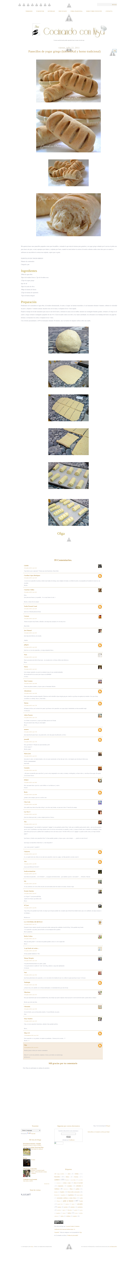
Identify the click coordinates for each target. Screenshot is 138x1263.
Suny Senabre (28, 1019)
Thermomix (29, 11)
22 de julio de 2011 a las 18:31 (30, 756)
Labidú (26, 565)
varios (62, 1216)
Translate (33, 1133)
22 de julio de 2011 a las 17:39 (30, 732)
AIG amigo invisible (59, 1174)
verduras (68, 1216)
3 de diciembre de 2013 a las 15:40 (31, 1035)
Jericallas (33, 1159)
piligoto (26, 645)
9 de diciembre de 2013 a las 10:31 (31, 1047)
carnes (57, 1179)
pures (64, 1210)
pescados (80, 1204)
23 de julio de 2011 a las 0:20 (30, 883)
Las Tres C (27, 812)
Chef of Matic (62, 11)
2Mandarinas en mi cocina (30, 1169)
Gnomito (26, 768)
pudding (59, 1210)
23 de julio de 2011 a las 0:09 (30, 864)
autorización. (113, 1246)
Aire (25, 861)
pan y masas (68, 1200)
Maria (26, 667)
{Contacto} (109, 11)
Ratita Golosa (28, 936)
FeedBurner (72, 1140)
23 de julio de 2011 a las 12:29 (30, 960)
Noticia (59, 1201)
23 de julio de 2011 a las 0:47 (30, 893)
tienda (76, 1213)
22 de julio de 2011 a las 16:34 (30, 633)
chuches (67, 1180)
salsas (64, 1213)
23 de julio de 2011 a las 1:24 (30, 924)
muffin (81, 1198)
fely (25, 881)
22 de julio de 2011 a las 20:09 (30, 804)
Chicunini (27, 1006)
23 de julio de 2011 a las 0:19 (30, 873)
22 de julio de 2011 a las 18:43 (30, 770)
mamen (26, 729)
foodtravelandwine (29, 871)
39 (114, 50)
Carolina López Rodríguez (32, 575)
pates (73, 1204)
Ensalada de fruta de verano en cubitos (32, 1145)
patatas (67, 1204)
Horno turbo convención (74, 1192)
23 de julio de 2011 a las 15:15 (30, 994)
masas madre (80, 1195)
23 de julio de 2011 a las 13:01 (30, 975)
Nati (25, 972)
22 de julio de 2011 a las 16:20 (30, 578)
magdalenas (71, 1195)
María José (27, 753)
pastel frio (60, 1204)
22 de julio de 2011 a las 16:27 (30, 618)
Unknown (27, 851)
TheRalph (27, 982)
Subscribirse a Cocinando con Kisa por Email (98, 1132)
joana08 (26, 739)
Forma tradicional (77, 11)
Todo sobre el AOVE (28, 1181)
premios (73, 1207)
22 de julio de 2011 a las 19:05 (30, 782)
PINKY (26, 780)
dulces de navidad (78, 1183)
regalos (81, 1210)
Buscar (114, 4)
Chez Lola (27, 802)
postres (66, 1207)
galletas (78, 1189)
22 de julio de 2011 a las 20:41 (30, 814)
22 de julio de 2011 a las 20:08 (30, 794)
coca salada (80, 1180)
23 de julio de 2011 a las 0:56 (30, 907)
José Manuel (28, 630)
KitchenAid (51, 11)
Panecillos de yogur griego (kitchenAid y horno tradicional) (64, 51)
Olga (25, 1045)
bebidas (77, 1174)
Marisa (26, 703)
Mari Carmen (28, 681)
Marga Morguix (29, 958)
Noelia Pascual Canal (30, 606)
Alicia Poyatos (28, 715)
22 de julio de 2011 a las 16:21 (30, 592)
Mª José (26, 905)
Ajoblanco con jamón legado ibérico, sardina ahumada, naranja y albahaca (39, 1171)
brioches (76, 1177)
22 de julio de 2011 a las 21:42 (30, 824)
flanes (71, 1189)
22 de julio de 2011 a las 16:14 (30, 568)
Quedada (70, 1210)
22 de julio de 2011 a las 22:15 (30, 854)
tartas (69, 1213)
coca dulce (73, 1180)
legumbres (63, 1195)
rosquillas (58, 1213)
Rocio (25, 792)
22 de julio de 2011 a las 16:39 (30, 647)
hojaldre (62, 1192)
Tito (25, 822)
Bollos (68, 1177)
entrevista (66, 1189)
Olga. (32, 1246)
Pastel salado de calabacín (37, 1149)
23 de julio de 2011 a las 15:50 (30, 1009)
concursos (59, 1183)
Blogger (108, 1126)
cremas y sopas (67, 1183)
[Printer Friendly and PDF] (69, 542)
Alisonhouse (27, 691)
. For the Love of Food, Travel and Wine (33, 1147)
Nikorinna (27, 992)
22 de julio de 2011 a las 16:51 (30, 669)
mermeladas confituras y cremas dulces (67, 1198)
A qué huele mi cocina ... (31, 948)
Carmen (26, 616)
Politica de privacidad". (72, 1235)
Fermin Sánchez (29, 891)
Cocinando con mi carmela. (30, 1179)
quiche (75, 1210)
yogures (75, 1216)
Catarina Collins (29, 590)
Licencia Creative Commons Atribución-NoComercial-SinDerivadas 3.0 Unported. (67, 1229)
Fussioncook (40, 11)
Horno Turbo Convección (94, 11)
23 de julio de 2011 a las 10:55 (30, 950)
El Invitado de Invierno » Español (32, 1143)
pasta (81, 1201)
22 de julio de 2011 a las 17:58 (30, 741)
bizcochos (57, 1177)
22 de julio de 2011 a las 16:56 (30, 683)
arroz (69, 1174)
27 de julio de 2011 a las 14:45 (30, 1021)
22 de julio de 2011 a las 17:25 (30, 717)
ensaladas (69, 1186)
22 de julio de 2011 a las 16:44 (30, 657)
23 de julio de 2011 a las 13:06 (30, 984)
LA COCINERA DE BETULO (33, 922)
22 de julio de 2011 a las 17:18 (30, 705)
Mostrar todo (46, 1183)
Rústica (25, 1158)
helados (56, 1192)
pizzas (59, 1207)
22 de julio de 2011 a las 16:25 (30, 608)
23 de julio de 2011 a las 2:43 (30, 938)
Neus (25, 655)
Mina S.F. (27, 1033)
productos (80, 1207)
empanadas (61, 1186)
